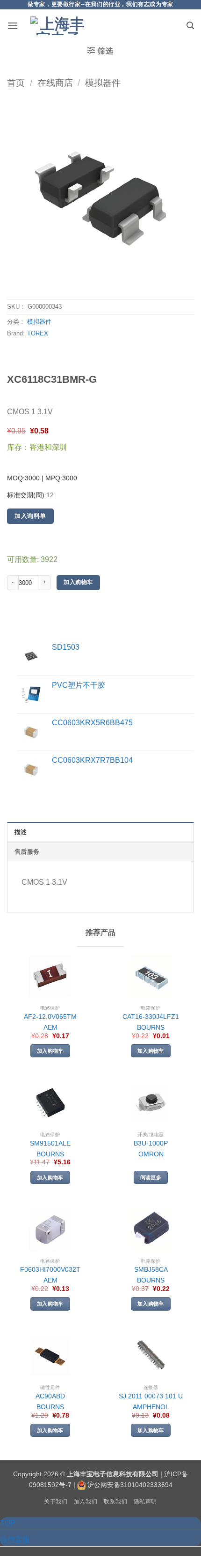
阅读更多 (150, 1177)
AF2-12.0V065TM (50, 1016)
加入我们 (85, 1501)
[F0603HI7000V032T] (50, 1229)
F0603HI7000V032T (50, 1269)
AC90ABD (50, 1396)
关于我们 (55, 1501)
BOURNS (151, 1027)
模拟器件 (103, 83)
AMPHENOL (151, 1407)
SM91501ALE (50, 1143)
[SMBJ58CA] (150, 1229)
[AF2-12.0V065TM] (50, 976)
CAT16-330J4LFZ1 (150, 1016)
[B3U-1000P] (150, 1102)
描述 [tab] (20, 831)
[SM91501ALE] (50, 1102)
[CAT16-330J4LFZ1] (150, 976)
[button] (12, 25)
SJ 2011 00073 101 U (151, 1396)
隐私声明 (145, 1501)
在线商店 (55, 83)
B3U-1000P (151, 1143)
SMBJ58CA (151, 1269)
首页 (16, 83)
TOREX (37, 333)
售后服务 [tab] (26, 851)
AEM (50, 1027)
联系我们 (115, 1501)
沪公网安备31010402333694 (129, 1484)
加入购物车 (78, 582)
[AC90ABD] (50, 1356)
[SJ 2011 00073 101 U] (150, 1356)
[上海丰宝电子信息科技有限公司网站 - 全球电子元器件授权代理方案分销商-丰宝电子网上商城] (58, 25)
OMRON (151, 1154)
